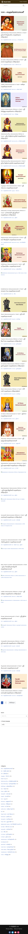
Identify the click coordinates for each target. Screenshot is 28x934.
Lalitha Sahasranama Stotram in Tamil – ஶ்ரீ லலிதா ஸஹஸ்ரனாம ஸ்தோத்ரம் (13, 593)
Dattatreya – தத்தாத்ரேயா (7, 786)
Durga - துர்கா (14, 218)
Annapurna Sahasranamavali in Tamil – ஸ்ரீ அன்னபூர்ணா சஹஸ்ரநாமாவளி (13, 541)
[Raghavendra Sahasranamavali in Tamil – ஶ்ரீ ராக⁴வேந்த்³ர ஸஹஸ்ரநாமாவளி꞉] (14, 228)
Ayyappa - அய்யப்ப (15, 191)
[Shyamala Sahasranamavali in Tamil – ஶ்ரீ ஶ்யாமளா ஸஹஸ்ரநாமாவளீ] (14, 656)
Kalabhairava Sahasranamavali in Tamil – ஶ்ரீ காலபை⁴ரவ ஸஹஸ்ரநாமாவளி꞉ (13, 290)
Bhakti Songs (3, 779)
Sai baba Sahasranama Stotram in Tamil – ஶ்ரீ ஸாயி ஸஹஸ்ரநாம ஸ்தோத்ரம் (13, 61)
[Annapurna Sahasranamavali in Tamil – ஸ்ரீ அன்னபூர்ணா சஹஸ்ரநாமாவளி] (14, 530)
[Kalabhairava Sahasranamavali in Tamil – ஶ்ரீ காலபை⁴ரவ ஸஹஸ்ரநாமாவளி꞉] (14, 279)
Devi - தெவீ (14, 545)
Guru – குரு (3, 799)
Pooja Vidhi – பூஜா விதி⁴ (6, 822)
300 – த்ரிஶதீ (4, 774)
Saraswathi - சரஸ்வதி (16, 520)
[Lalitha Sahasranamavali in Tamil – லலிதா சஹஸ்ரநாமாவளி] (14, 75)
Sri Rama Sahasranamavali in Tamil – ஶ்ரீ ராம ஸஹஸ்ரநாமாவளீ (13, 415)
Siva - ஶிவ (14, 294)
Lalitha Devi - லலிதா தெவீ (17, 89)
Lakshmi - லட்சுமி (15, 468)
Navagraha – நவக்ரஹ (6, 819)
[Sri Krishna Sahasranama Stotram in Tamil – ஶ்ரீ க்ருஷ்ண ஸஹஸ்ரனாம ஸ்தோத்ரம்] (14, 354)
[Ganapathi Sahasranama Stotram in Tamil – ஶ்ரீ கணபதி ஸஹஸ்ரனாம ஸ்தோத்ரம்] (14, 631)
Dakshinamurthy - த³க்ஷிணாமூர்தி (18, 141)
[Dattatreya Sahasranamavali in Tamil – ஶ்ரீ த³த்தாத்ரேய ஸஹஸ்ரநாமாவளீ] (14, 254)
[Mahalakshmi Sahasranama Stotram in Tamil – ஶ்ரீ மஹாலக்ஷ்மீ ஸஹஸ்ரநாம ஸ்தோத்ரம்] (14, 454)
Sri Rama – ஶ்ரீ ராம (5, 837)
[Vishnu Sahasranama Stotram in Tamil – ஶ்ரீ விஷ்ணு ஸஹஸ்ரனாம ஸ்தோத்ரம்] (14, 100)
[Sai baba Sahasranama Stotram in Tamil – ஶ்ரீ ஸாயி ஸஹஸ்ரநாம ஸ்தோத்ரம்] (14, 50)
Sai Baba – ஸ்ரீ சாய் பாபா (6, 827)
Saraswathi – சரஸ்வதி (6, 829)
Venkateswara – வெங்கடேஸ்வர (8, 852)
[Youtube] (15, 932)
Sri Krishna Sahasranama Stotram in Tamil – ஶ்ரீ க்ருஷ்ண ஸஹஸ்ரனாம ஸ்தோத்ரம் (13, 365)
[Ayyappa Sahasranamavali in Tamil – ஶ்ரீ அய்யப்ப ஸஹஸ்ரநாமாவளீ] (14, 176)
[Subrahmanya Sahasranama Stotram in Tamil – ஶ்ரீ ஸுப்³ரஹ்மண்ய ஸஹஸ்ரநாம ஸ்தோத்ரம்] (14, 23)
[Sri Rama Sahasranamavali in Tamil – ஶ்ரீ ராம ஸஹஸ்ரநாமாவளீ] (14, 404)
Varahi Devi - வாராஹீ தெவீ (17, 696)
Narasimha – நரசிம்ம (5, 817)
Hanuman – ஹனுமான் (6, 802)
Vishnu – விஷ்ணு (4, 855)
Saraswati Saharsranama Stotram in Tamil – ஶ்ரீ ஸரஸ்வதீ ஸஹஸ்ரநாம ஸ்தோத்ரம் (14, 516)
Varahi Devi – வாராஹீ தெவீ (7, 847)
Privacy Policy (9, 929)
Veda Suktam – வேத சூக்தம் (7, 850)
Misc (2, 812)
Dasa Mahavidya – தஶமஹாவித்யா (9, 784)
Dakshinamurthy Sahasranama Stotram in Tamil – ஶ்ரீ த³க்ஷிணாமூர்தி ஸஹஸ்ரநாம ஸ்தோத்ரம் (13, 136)
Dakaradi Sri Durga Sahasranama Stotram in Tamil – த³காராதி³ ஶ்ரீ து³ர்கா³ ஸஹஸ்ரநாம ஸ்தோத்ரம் (13, 213)
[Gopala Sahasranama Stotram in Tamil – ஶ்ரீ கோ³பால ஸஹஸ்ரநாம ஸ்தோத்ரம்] (14, 329)
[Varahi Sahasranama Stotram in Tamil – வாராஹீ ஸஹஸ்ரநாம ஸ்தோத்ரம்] (14, 681)
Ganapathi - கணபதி (16, 646)
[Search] (23, 5)
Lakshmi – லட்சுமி (4, 807)
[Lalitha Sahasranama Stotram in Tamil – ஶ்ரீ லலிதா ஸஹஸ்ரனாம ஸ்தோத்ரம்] (14, 582)
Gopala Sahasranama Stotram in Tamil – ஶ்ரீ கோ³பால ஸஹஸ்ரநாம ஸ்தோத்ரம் (13, 340)
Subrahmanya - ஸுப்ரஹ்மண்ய (18, 40)
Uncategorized (4, 842)
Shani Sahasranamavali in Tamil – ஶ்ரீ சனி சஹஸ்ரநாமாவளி (13, 315)
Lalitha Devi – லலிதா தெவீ (7, 809)
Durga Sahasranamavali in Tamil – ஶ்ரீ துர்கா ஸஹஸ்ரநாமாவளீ (13, 617)
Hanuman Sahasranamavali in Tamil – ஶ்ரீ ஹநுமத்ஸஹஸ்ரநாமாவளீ (12, 440)
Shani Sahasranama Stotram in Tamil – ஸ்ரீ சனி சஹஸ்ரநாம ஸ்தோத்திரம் (13, 390)
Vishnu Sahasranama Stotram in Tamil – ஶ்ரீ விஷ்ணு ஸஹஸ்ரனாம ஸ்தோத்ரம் (13, 110)
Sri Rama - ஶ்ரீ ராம (15, 419)
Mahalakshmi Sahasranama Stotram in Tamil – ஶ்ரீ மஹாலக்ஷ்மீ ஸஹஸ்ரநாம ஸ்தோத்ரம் (14, 464)
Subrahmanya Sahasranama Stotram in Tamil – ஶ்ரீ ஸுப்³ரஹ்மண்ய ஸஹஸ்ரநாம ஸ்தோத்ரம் (14, 35)
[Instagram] (18, 932)
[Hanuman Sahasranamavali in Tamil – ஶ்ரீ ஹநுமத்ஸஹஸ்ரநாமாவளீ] (14, 429)
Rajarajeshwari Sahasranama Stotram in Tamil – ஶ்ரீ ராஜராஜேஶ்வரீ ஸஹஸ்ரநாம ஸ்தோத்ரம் (13, 490)
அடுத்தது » (12, 703)
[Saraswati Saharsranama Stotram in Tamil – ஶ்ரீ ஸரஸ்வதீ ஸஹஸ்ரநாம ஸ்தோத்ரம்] (14, 505)
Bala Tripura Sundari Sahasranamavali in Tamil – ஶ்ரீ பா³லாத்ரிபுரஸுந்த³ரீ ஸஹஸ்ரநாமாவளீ (14, 567)
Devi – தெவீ (3, 789)
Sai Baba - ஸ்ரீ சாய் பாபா (16, 65)
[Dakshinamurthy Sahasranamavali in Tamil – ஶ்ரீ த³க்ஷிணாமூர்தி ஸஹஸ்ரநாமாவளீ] (14, 151)
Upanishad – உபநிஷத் (5, 845)
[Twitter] (12, 932)
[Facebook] (10, 932)
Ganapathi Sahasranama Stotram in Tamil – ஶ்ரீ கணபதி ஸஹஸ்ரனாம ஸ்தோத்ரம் (13, 642)
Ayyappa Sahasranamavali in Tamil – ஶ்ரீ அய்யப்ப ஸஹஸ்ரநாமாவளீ (12, 187)
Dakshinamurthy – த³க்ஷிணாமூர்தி (8, 781)
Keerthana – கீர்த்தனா (6, 804)
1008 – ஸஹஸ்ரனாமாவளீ (6, 769)
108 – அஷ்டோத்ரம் (5, 771)
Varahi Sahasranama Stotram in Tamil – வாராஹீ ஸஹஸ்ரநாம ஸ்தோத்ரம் (12, 692)
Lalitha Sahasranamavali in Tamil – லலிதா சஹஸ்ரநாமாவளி (13, 86)
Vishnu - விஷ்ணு (15, 114)
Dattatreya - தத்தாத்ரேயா (17, 269)
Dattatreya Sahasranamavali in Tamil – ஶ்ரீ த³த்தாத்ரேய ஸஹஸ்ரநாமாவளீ (13, 265)
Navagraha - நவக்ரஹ (16, 319)
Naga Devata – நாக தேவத (7, 814)
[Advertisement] (14, 747)
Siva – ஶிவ (3, 832)
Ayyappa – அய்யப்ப (5, 776)
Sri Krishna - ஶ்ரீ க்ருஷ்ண (16, 344)
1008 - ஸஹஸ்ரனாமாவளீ (6, 40)
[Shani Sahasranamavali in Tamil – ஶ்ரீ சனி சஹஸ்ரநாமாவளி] (14, 304)
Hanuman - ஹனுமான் (16, 443)
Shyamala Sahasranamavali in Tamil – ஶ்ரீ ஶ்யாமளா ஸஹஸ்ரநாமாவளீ (12, 667)
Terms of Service (18, 929)
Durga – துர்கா (4, 791)
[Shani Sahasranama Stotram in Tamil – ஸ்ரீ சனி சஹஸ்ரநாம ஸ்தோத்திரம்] (14, 379)
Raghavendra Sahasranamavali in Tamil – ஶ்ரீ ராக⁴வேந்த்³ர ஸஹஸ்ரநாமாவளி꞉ (13, 239)
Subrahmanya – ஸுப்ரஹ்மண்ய (8, 839)
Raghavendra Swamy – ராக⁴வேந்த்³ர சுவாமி (10, 824)
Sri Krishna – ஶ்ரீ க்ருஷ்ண (6, 834)
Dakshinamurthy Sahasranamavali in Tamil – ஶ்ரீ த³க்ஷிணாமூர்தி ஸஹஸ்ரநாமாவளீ (13, 162)
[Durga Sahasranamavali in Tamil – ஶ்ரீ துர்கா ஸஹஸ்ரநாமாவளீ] (14, 607)
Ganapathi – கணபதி (5, 794)
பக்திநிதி (13, 927)
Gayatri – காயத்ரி (5, 796)
